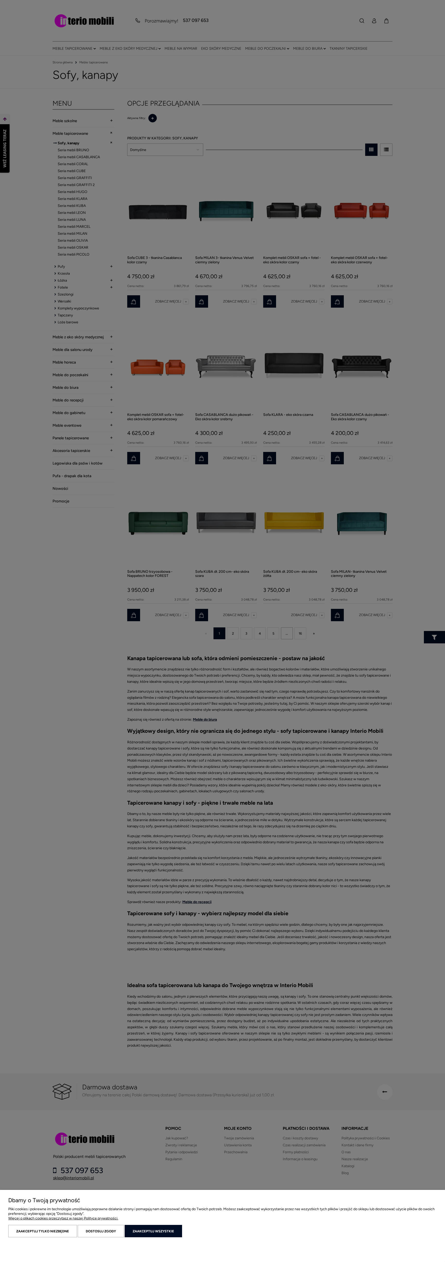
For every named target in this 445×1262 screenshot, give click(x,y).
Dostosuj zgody (101, 1231)
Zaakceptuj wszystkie (153, 1231)
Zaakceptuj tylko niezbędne (42, 1231)
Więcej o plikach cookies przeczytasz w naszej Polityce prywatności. (63, 1218)
